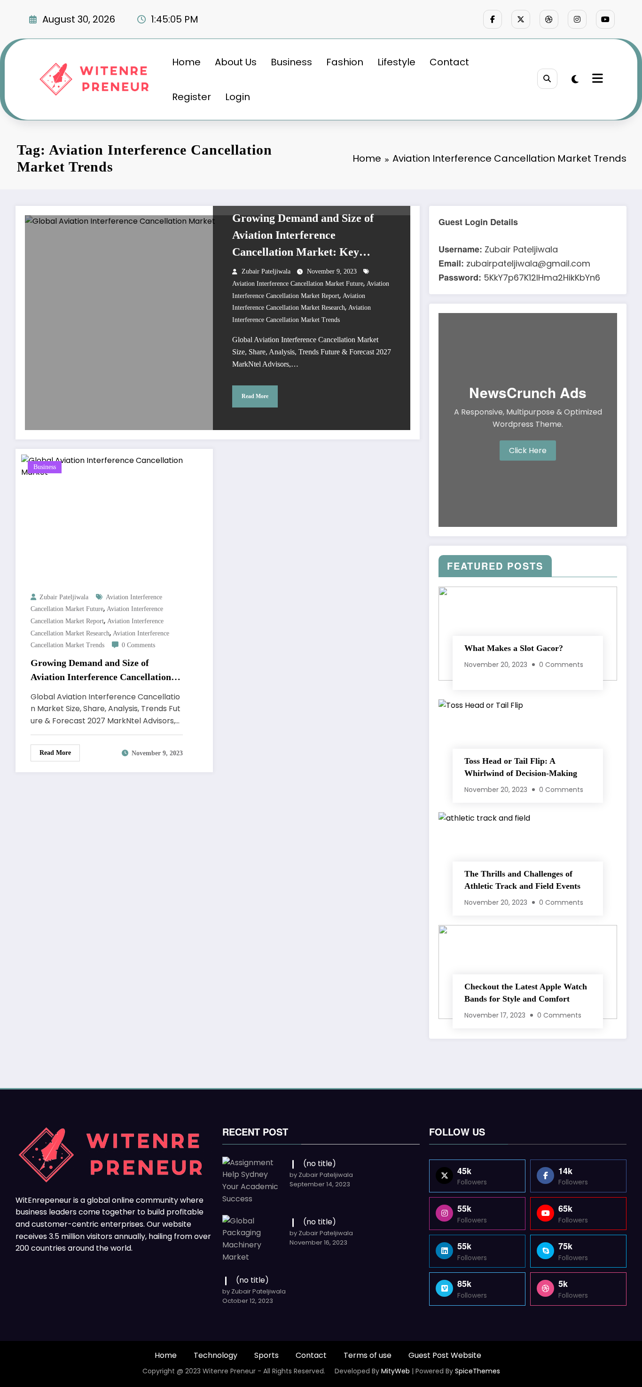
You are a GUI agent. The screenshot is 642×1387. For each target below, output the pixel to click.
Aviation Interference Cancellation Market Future (297, 283)
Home (186, 62)
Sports (266, 1355)
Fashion (344, 62)
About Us (236, 62)
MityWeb (395, 1371)
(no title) (319, 1163)
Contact (449, 62)
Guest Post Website (444, 1355)
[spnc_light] (575, 79)
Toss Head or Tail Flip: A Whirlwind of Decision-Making (520, 767)
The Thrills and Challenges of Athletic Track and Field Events (522, 880)
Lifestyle (396, 62)
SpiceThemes (477, 1371)
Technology (215, 1355)
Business (291, 62)
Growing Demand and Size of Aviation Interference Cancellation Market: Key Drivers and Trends (303, 236)
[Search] (547, 79)
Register (191, 96)
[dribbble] (549, 19)
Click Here (528, 450)
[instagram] (577, 19)
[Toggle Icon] (596, 79)
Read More (255, 396)
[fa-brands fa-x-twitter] (520, 19)
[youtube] (605, 19)
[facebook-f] (492, 19)
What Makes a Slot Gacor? (513, 648)
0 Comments (138, 645)
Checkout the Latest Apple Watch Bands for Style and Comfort (525, 992)
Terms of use (367, 1355)
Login (237, 96)
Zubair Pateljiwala (266, 271)
